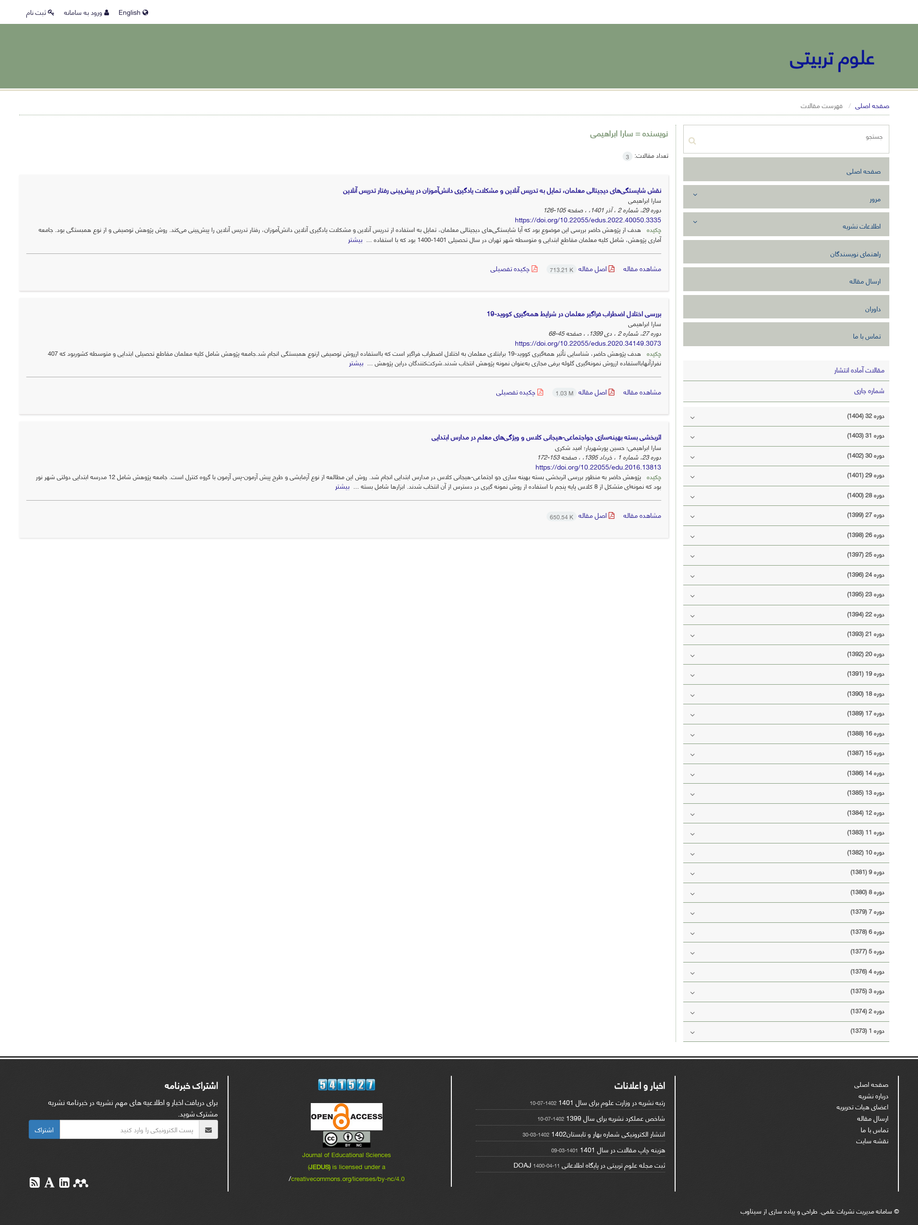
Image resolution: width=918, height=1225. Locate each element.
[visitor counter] (347, 1085)
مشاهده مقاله (642, 268)
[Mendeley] (79, 1184)
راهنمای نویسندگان (856, 253)
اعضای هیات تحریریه (862, 1106)
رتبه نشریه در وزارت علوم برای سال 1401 (611, 1102)
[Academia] (48, 1184)
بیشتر (355, 239)
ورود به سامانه (84, 12)
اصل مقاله (579, 268)
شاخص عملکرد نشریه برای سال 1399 (615, 1118)
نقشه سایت (872, 1140)
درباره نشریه (873, 1095)
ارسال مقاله (865, 280)
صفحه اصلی (872, 105)
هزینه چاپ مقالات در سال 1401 (622, 1149)
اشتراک (44, 1129)
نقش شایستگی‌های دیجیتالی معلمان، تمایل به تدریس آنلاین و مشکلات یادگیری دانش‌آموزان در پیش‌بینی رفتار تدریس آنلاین (502, 190)
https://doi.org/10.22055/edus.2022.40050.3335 (588, 219)
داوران (873, 308)
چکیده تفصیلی (511, 268)
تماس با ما (867, 335)
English (130, 12)
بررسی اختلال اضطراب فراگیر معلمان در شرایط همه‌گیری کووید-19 (574, 313)
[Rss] (35, 1184)
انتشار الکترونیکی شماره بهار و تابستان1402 (608, 1133)
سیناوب (751, 1210)
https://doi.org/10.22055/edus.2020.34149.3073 (588, 343)
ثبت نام (37, 12)
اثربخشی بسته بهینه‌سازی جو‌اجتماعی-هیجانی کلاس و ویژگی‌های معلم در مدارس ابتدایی (546, 436)
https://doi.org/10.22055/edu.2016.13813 (598, 466)
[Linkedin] (63, 1184)
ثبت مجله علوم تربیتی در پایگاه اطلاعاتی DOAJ (589, 1164)
